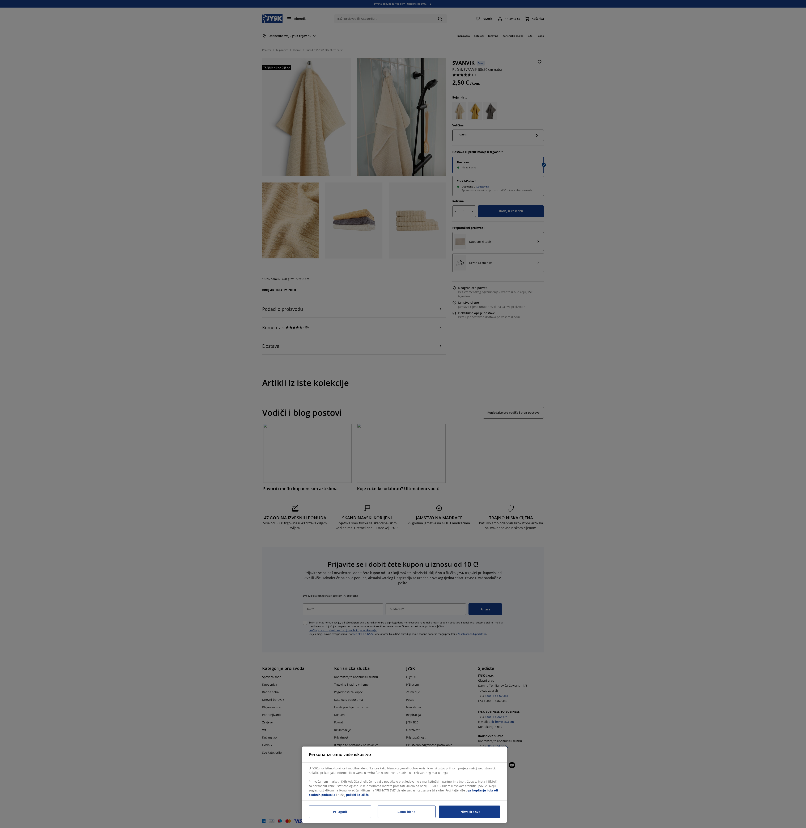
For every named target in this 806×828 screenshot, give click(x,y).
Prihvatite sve (469, 812)
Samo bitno (407, 812)
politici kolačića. (357, 795)
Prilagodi (340, 812)
